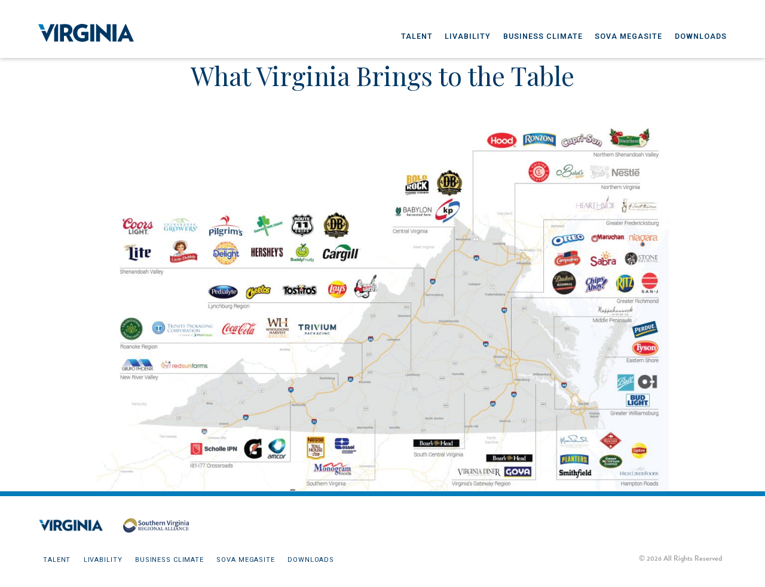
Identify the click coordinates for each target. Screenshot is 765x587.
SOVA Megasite (628, 36)
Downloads (701, 36)
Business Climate (543, 36)
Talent (417, 36)
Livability (468, 36)
